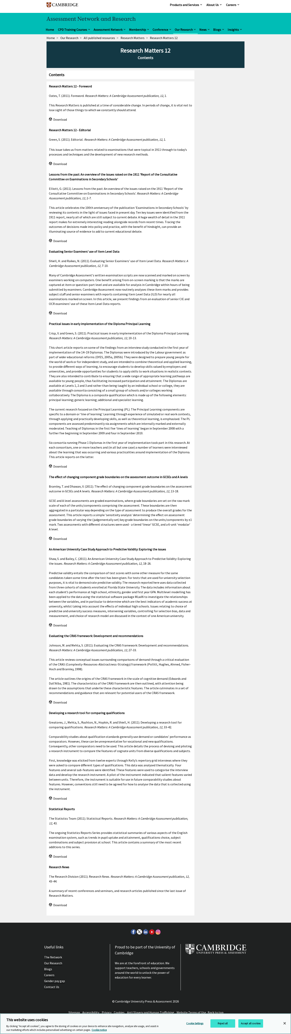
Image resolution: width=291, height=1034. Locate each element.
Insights (233, 30)
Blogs (217, 30)
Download (60, 119)
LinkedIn (145, 932)
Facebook (133, 932)
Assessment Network (108, 30)
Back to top (215, 1012)
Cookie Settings (194, 1023)
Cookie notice (99, 1030)
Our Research (184, 30)
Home (50, 30)
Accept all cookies (251, 1023)
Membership (137, 30)
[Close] (284, 1023)
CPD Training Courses (72, 30)
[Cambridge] (62, 6)
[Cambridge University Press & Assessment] (215, 951)
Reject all (223, 1023)
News (203, 30)
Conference (160, 30)
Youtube (151, 932)
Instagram (158, 932)
